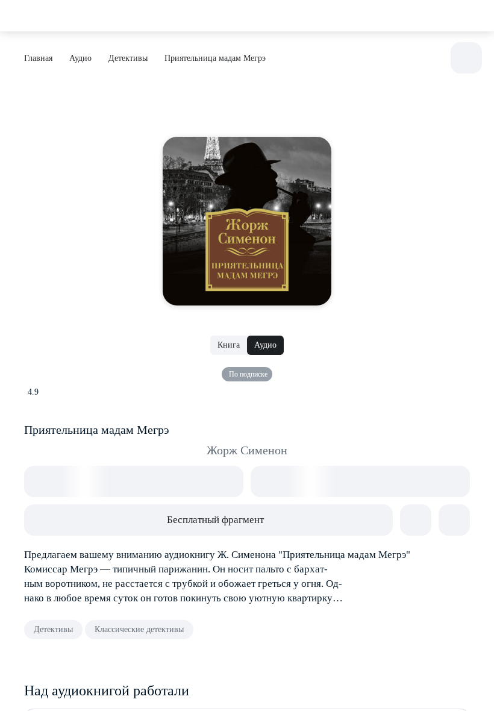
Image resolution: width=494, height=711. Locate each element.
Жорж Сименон (247, 450)
